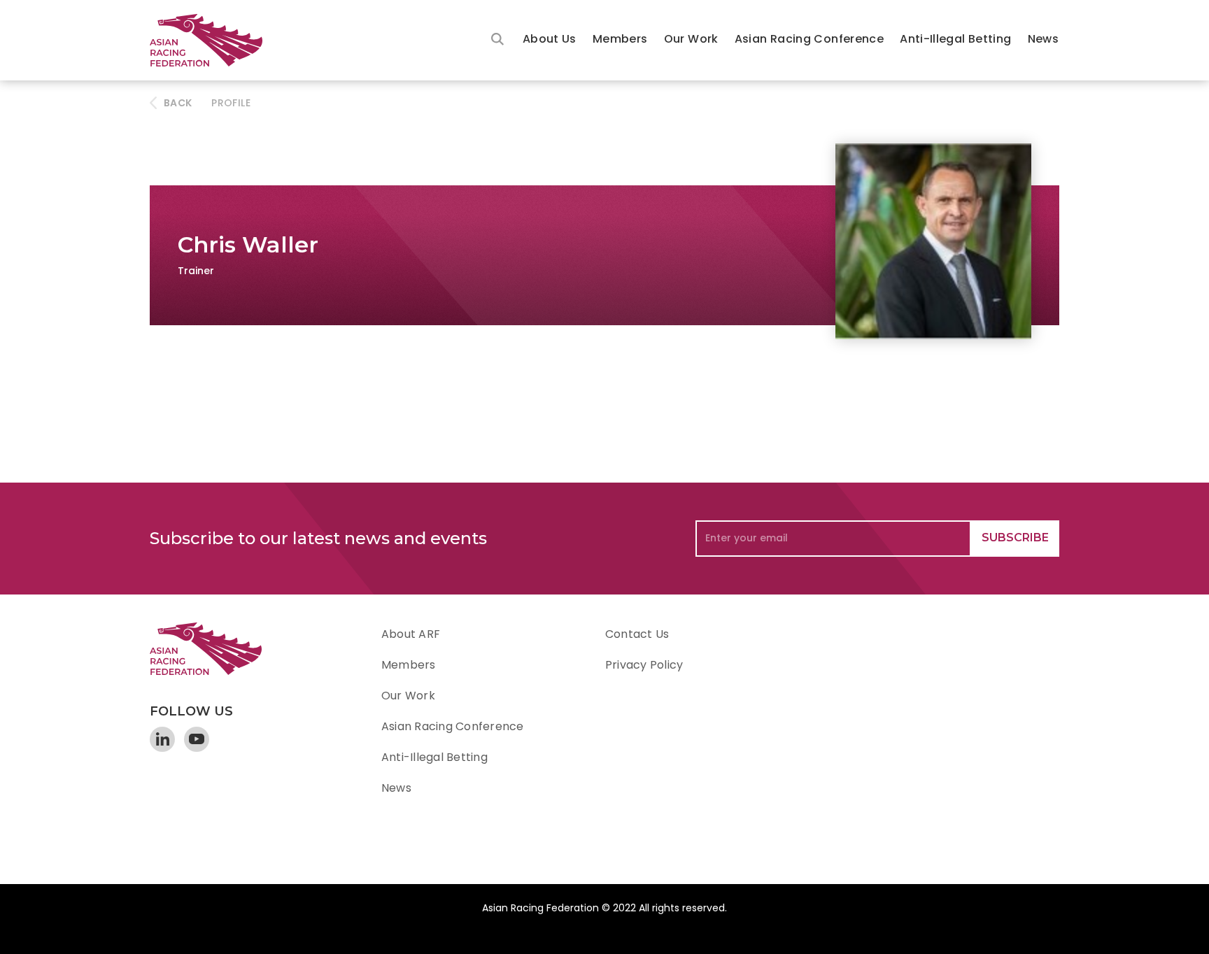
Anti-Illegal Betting (955, 39)
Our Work (691, 39)
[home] (213, 40)
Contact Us (637, 634)
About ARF (410, 634)
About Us (550, 39)
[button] (549, 40)
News (1043, 39)
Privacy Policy (644, 665)
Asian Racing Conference (809, 39)
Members (620, 39)
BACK (178, 103)
